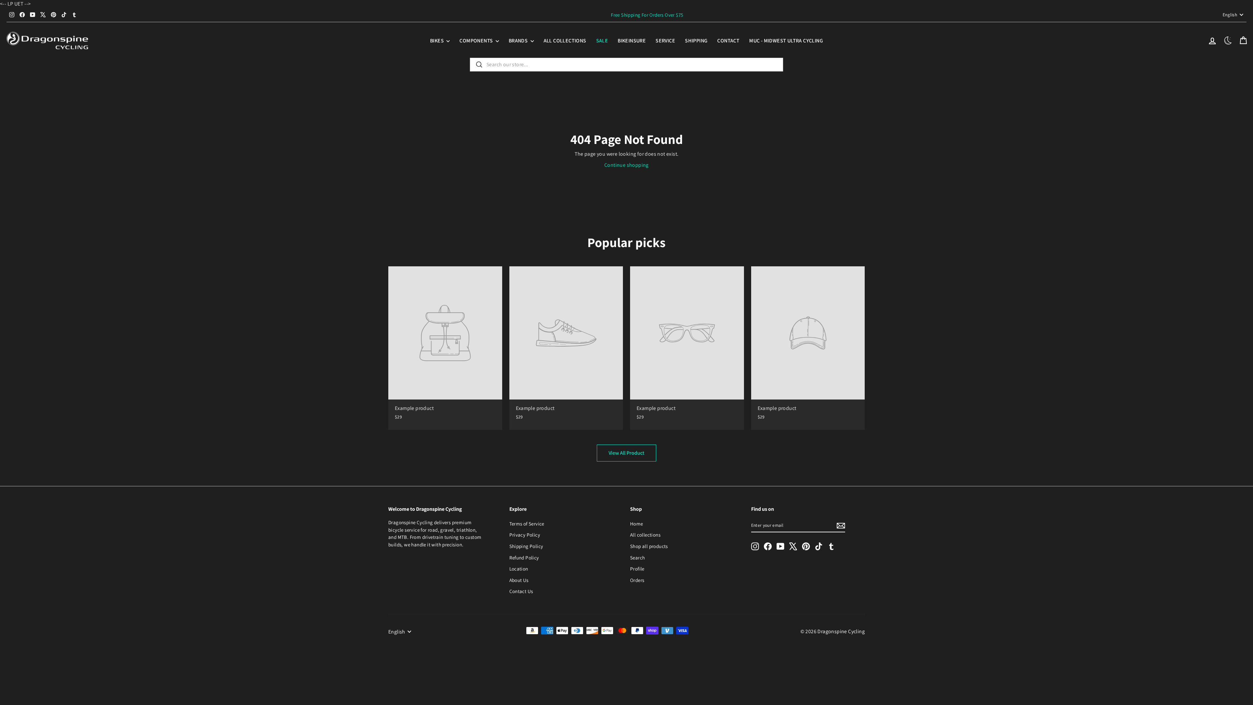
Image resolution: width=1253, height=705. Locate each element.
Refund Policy (524, 557)
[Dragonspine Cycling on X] (793, 546)
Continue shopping (626, 165)
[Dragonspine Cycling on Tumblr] (831, 546)
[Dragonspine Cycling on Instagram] (755, 546)
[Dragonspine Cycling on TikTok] (819, 546)
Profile (637, 568)
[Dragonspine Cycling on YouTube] (780, 546)
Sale (602, 40)
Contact (728, 40)
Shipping (696, 40)
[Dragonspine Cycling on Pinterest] (806, 546)
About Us (519, 580)
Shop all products (649, 546)
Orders (637, 580)
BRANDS (519, 40)
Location (518, 568)
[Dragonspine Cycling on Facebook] (768, 546)
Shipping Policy (526, 546)
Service (665, 40)
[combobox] (626, 64)
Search (637, 557)
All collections (565, 40)
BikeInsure (632, 40)
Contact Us (521, 591)
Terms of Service (526, 523)
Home (636, 523)
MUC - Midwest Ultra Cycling (786, 40)
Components (476, 40)
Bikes (437, 40)
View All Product (626, 452)
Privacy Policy (524, 534)
